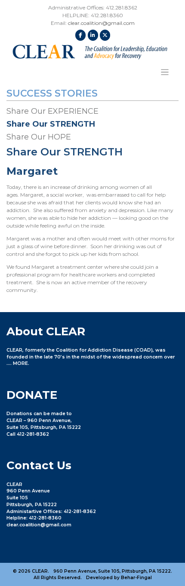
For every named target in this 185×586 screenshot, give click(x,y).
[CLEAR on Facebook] (80, 35)
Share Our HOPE (38, 137)
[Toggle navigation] (165, 72)
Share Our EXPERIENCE (52, 111)
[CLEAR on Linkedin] (93, 35)
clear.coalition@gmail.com (101, 23)
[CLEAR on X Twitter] (105, 35)
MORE (20, 363)
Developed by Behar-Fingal (119, 577)
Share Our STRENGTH (50, 124)
